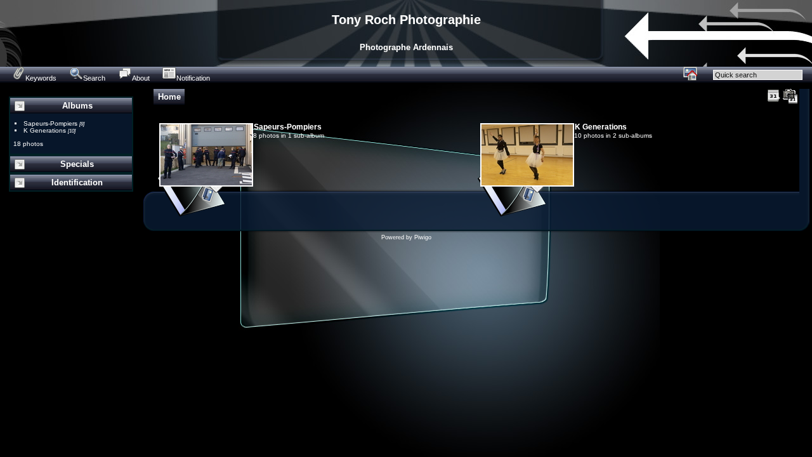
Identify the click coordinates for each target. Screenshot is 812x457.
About (141, 78)
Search (94, 78)
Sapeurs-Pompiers (50, 123)
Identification (77, 182)
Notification (193, 78)
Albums (77, 105)
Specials (77, 164)
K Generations (44, 130)
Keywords (40, 78)
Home (169, 97)
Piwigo (422, 237)
